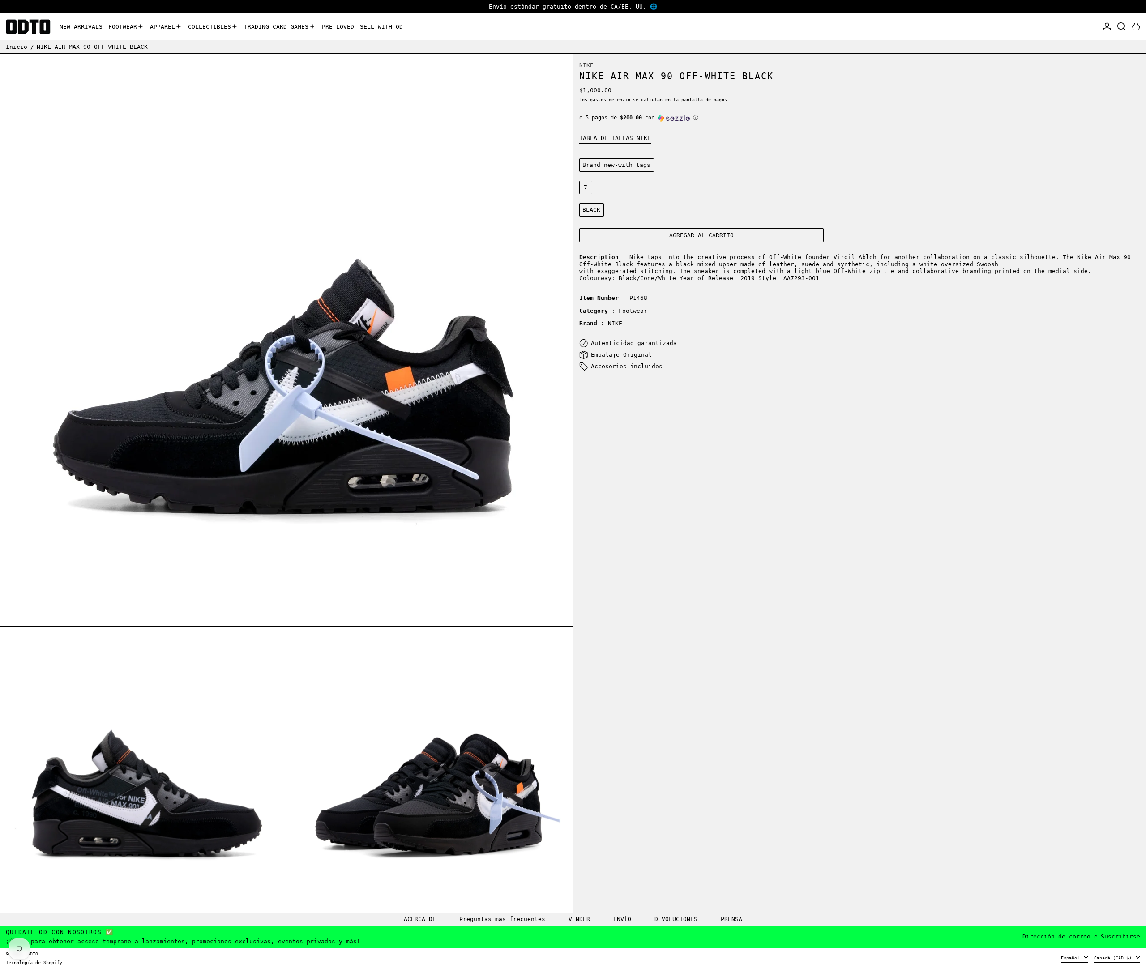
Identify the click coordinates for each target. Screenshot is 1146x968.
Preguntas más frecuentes (502, 919)
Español (1071, 957)
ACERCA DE (420, 919)
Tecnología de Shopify (34, 962)
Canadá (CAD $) (1114, 957)
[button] (1121, 26)
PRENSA (731, 919)
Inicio (16, 46)
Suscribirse (1120, 936)
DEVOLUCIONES (675, 919)
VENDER (579, 919)
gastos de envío (610, 99)
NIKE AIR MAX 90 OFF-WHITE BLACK (92, 46)
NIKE (586, 65)
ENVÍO (622, 919)
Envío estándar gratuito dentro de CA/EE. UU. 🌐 (573, 6)
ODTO (32, 953)
